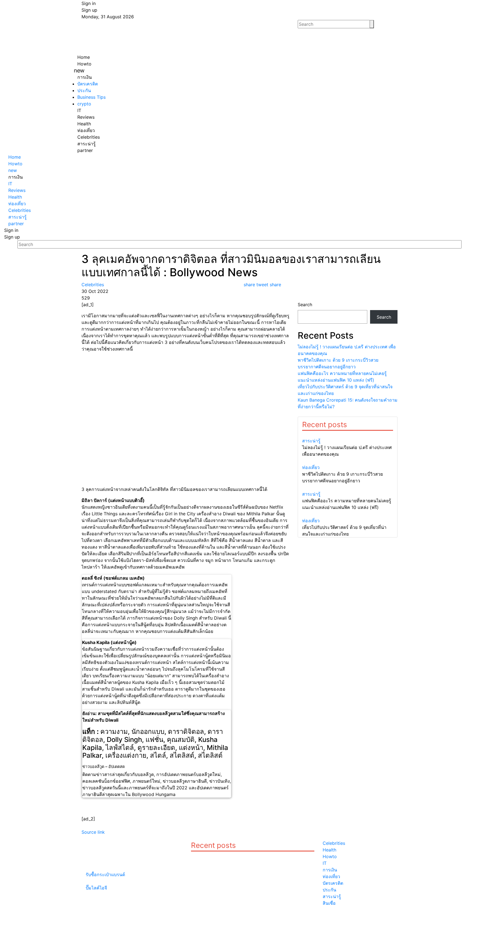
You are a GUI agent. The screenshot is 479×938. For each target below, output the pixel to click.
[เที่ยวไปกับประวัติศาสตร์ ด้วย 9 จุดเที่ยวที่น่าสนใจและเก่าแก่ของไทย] (347, 514)
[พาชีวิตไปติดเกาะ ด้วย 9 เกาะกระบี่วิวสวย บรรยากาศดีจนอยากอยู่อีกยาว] (347, 460)
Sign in (88, 3)
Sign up (89, 10)
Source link (93, 832)
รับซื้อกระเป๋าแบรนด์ (105, 874)
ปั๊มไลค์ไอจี (96, 888)
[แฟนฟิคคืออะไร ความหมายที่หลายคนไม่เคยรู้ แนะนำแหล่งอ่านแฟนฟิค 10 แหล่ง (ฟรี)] (347, 487)
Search (305, 304)
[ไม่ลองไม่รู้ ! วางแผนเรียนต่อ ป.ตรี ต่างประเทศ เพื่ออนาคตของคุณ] (347, 434)
